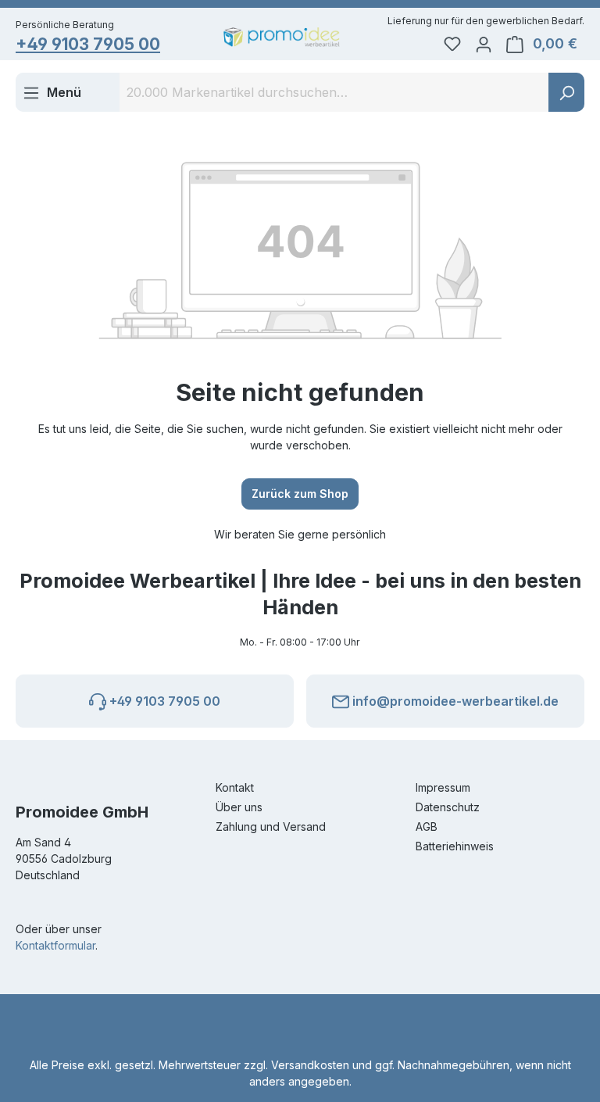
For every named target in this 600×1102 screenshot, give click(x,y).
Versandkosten (310, 1065)
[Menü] (52, 92)
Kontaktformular (55, 945)
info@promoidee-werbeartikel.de (454, 701)
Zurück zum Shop (300, 493)
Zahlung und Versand (271, 826)
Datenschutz (448, 807)
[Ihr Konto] (483, 43)
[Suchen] (566, 92)
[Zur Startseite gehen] (282, 37)
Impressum (443, 787)
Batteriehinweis (455, 846)
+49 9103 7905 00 (88, 44)
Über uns (239, 807)
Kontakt (235, 787)
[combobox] (334, 92)
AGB (427, 826)
